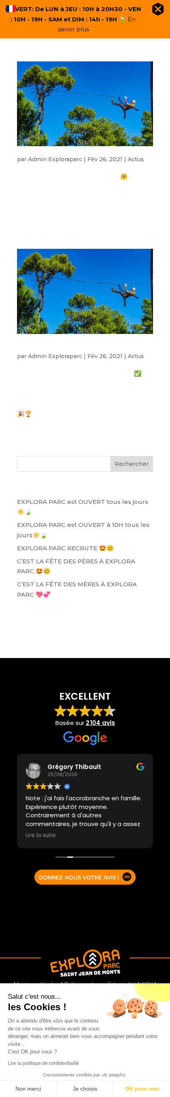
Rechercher (132, 463)
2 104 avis (100, 723)
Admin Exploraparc (55, 159)
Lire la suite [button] (41, 835)
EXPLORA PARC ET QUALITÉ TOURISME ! (72, 343)
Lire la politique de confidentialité (43, 1063)
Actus (136, 159)
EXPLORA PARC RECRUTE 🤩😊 (65, 548)
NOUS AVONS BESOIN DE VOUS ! (83, 150)
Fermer (158, 10)
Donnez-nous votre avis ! (79, 877)
